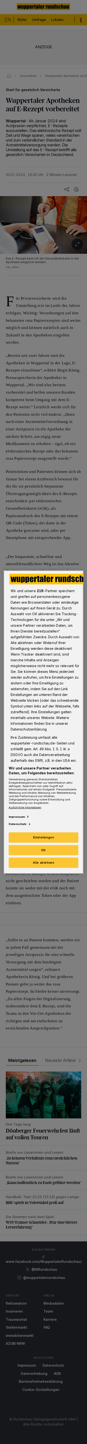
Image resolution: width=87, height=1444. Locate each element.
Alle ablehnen (43, 862)
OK (43, 850)
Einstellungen (43, 837)
